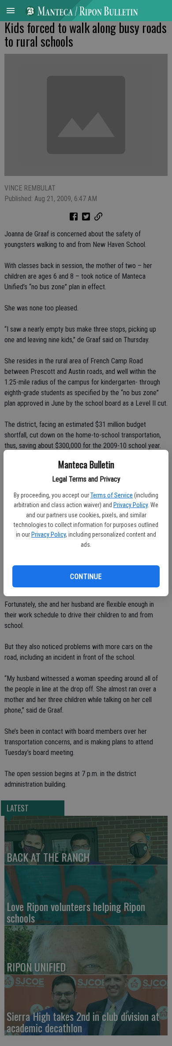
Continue (85, 576)
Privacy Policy (130, 504)
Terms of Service (111, 495)
